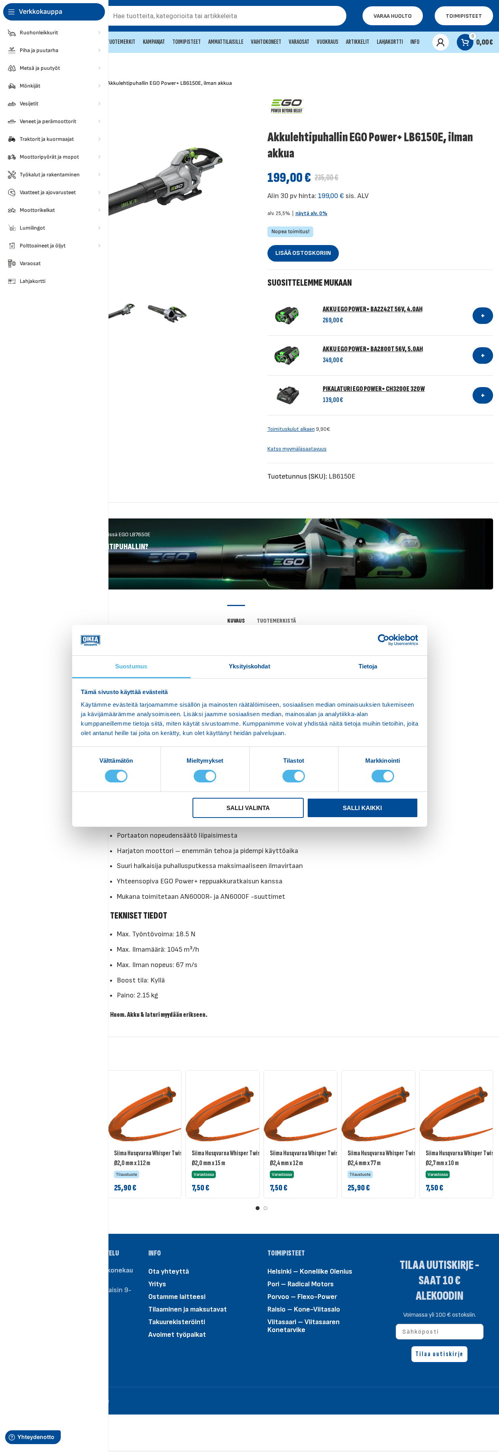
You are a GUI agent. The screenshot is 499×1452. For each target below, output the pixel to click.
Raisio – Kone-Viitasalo (303, 1309)
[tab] (236, 617)
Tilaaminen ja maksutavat (187, 1309)
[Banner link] (261, 553)
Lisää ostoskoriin (303, 253)
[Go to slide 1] (258, 1208)
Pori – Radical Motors (300, 1284)
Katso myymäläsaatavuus (297, 449)
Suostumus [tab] (131, 666)
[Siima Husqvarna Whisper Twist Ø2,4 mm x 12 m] (307, 1113)
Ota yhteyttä (168, 1271)
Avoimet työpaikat (177, 1334)
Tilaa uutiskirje (439, 1354)
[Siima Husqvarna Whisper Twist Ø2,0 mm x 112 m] (151, 1113)
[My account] (440, 42)
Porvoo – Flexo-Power (302, 1297)
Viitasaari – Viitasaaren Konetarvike (303, 1326)
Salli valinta (248, 808)
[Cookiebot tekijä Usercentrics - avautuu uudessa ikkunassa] (383, 640)
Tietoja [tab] (368, 666)
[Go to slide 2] (265, 1208)
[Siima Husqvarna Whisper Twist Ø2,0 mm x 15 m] (229, 1113)
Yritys (157, 1284)
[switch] (205, 775)
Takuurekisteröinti (176, 1322)
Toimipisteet (464, 16)
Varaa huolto (393, 16)
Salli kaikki (362, 808)
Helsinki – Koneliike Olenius (309, 1271)
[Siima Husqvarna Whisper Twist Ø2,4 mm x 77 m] (385, 1113)
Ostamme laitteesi (177, 1297)
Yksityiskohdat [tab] (249, 666)
